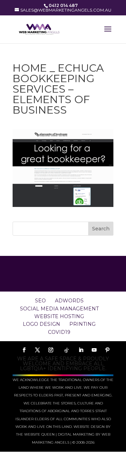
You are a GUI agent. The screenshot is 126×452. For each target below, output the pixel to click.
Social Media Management (59, 309)
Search (101, 228)
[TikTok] (66, 350)
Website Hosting (59, 316)
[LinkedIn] (80, 350)
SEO (40, 300)
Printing (82, 324)
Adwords (69, 300)
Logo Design (41, 324)
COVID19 (59, 332)
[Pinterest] (107, 350)
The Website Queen (35, 434)
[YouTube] (94, 350)
